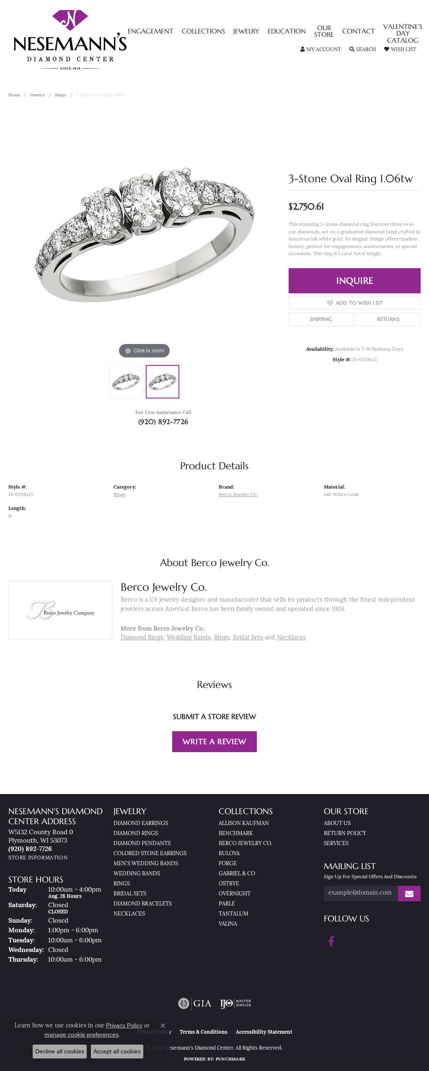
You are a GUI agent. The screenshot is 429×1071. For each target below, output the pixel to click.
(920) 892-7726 (163, 421)
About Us (337, 823)
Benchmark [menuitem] (236, 833)
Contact (358, 32)
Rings (60, 95)
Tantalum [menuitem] (233, 914)
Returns (388, 319)
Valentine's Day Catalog (402, 34)
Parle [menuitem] (227, 904)
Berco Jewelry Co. (238, 494)
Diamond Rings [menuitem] (136, 833)
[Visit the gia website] (195, 1003)
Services (336, 843)
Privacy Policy (124, 1025)
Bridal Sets (248, 638)
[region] (144, 235)
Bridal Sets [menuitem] (130, 894)
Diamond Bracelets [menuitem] (143, 904)
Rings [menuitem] (122, 884)
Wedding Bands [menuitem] (137, 874)
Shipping (321, 319)
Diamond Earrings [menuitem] (141, 823)
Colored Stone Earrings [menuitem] (150, 853)
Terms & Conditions (203, 1032)
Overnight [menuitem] (235, 894)
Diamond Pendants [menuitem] (142, 843)
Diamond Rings (142, 638)
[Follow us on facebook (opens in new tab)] (331, 941)
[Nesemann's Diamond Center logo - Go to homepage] (96, 39)
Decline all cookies (59, 1051)
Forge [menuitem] (228, 864)
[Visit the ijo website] (235, 1003)
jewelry (37, 95)
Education (287, 32)
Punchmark (230, 1059)
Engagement (150, 32)
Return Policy (345, 833)
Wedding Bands (189, 638)
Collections (203, 32)
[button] (320, 50)
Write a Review (214, 741)
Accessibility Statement (264, 1032)
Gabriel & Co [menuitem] (237, 874)
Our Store (324, 32)
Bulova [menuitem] (229, 853)
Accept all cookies (117, 1051)
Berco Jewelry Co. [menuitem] (245, 843)
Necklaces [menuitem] (129, 914)
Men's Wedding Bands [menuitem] (146, 864)
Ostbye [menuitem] (229, 884)
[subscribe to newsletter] (409, 893)
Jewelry (246, 32)
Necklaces (291, 638)
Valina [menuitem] (228, 924)
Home (14, 95)
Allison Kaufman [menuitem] (244, 823)
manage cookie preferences (81, 1034)
